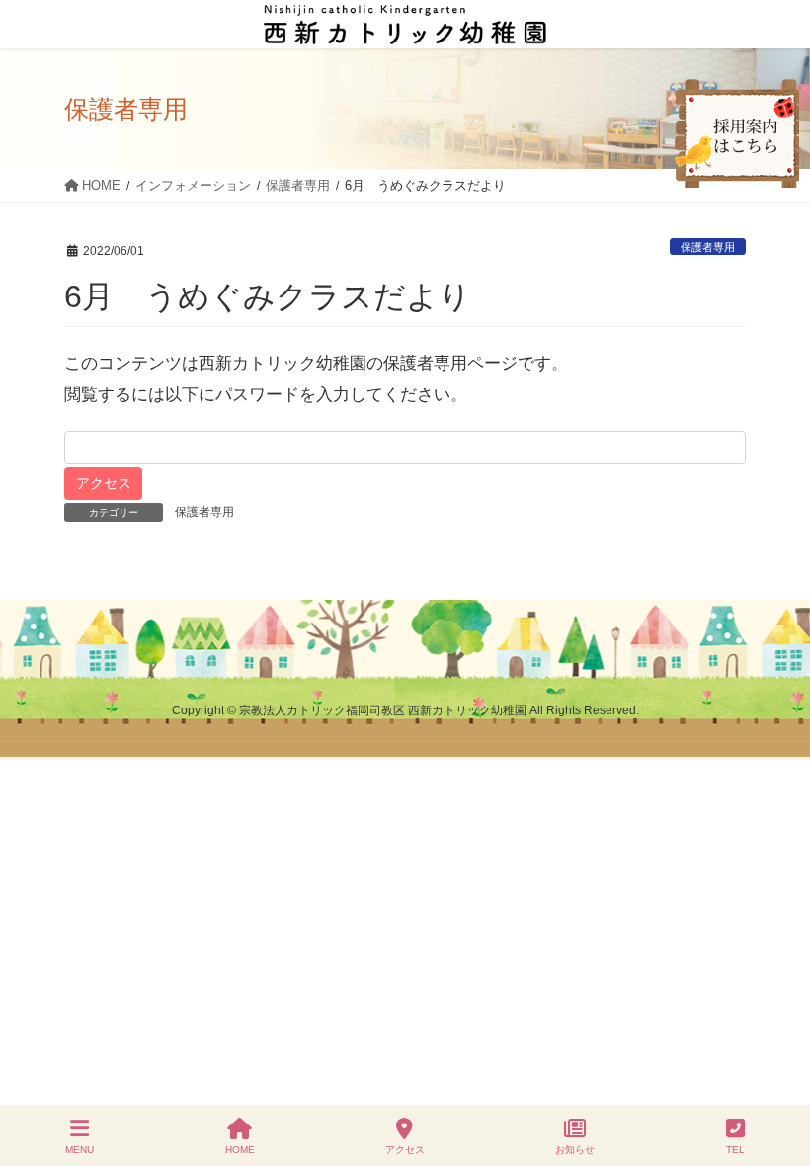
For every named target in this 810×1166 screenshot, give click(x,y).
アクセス (405, 1149)
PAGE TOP (777, 1077)
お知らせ (575, 1149)
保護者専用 (708, 247)
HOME (240, 1149)
